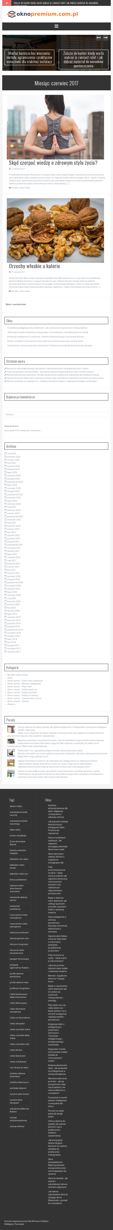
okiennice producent (19, 932)
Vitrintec (10, 414)
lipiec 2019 (12, 614)
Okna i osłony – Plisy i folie (19, 686)
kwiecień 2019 (13, 620)
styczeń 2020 (13, 611)
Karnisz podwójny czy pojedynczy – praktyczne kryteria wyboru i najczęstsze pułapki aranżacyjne (52, 381)
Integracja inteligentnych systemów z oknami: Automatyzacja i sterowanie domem (45, 337)
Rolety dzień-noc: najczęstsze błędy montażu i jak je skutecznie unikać (50, 750)
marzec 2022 (13, 529)
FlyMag (7, 1224)
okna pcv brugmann (19, 944)
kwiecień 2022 (13, 526)
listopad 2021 (13, 541)
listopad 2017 (13, 645)
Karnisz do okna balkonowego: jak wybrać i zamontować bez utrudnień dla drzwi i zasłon (48, 368)
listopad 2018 (13, 626)
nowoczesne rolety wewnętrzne (19, 916)
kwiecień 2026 (13, 457)
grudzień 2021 (14, 538)
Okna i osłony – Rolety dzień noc (22, 689)
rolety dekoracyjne (18, 1003)
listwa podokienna (18, 879)
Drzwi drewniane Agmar (17, 843)
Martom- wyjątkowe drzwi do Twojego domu (57, 979)
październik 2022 (15, 516)
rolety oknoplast (17, 1023)
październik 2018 (15, 630)
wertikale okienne (18, 1088)
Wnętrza (11, 704)
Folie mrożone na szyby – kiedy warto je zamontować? (57, 958)
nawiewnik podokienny (15, 907)
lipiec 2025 (12, 472)
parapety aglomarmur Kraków (19, 966)
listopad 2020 (13, 579)
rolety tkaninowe (17, 1056)
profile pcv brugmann (20, 988)
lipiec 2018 (12, 639)
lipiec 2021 (12, 554)
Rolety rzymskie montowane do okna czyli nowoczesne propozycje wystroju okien (45, 341)
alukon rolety (16, 806)
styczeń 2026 (13, 466)
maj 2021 (11, 560)
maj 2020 (11, 598)
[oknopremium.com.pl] (43, 14)
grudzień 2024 (14, 475)
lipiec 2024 (12, 485)
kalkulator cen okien (19, 859)
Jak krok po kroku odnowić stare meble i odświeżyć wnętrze (58, 968)
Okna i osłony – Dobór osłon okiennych (25, 681)
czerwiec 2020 (14, 595)
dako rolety (15, 830)
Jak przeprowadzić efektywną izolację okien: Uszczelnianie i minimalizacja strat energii (47, 332)
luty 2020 (11, 608)
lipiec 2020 (12, 592)
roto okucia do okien (19, 1067)
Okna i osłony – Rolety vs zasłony (22, 695)
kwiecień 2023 (13, 510)
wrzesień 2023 (14, 497)
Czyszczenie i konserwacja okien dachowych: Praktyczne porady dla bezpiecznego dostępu (49, 345)
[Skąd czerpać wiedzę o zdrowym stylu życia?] (55, 127)
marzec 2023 (13, 513)
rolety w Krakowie (18, 1062)
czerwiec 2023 (14, 504)
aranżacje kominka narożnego (18, 822)
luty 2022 (11, 532)
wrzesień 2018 (14, 633)
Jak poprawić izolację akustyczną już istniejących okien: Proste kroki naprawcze (58, 827)
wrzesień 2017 (14, 648)
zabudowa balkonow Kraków (19, 1110)
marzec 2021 (13, 567)
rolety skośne (16, 1050)
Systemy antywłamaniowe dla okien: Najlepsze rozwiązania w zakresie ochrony (58, 811)
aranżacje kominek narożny (18, 813)
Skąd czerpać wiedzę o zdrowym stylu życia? (53, 162)
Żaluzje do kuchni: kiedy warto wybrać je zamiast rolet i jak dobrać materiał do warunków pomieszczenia (56, 4)
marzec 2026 (13, 460)
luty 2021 (11, 570)
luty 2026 (11, 463)
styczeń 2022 (13, 535)
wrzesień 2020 (14, 586)
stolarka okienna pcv (19, 1082)
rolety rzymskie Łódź (19, 1044)
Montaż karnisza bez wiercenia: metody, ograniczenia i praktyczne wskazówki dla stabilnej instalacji (29, 57)
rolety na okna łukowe (20, 1018)
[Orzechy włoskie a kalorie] (55, 230)
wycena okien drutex (19, 1094)
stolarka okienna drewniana (17, 1075)
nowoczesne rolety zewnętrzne (19, 925)
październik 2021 (15, 545)
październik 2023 (15, 494)
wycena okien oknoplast (16, 1101)
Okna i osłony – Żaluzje (18, 701)
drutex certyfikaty (18, 835)
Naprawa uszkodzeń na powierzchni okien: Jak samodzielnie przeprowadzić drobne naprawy (61, 740)
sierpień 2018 (13, 636)
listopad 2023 (13, 491)
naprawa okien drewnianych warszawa (17, 888)
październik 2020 (15, 582)
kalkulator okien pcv (19, 874)
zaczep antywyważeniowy (18, 1119)
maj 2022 (11, 523)
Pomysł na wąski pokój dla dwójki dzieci (56, 1114)
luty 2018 (11, 642)
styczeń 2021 (13, 573)
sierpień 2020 (13, 589)
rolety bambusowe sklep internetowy (18, 995)
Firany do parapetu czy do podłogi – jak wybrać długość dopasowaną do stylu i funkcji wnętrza (50, 372)
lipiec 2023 (12, 501)
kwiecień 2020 (13, 601)
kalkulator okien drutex (17, 866)
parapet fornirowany (19, 959)
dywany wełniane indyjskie (18, 851)
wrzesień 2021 (14, 548)
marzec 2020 (13, 604)
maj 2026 (11, 453)
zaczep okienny (17, 1126)
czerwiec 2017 (14, 652)
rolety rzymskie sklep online (19, 1036)
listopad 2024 (13, 479)
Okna (9, 678)
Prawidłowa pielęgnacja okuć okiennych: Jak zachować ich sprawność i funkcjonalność (47, 328)
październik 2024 (15, 482)
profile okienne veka (19, 982)
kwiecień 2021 (13, 564)
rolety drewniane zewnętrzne (17, 1010)
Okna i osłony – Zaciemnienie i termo (24, 698)
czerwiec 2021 (14, 557)
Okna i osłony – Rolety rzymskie (22, 692)
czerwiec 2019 (14, 617)
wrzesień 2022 (14, 519)
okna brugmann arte (19, 938)
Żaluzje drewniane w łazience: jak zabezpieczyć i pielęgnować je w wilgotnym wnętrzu (58, 761)
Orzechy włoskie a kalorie (34, 266)
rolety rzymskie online (20, 1029)
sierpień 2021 (13, 551)
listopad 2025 (13, 469)
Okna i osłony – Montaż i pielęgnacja (24, 683)
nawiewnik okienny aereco (18, 898)
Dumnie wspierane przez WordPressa (22, 1221)
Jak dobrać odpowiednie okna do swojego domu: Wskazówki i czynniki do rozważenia (58, 1197)
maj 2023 (11, 507)
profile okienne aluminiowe (17, 975)
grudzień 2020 (14, 576)
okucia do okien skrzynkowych (17, 951)
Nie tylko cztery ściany (20, 188)
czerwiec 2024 (14, 488)
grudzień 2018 (14, 623)
